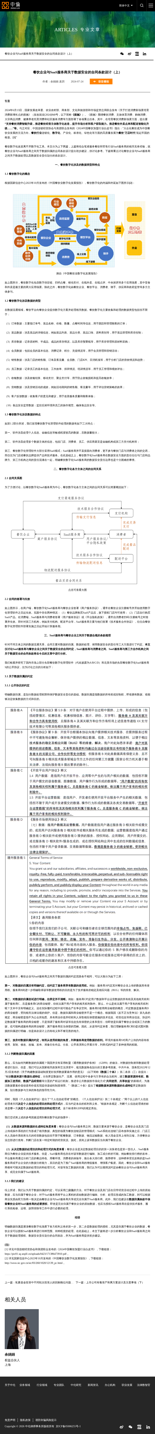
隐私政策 (25, 1420)
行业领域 (42, 1385)
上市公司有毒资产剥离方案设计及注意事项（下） (115, 1282)
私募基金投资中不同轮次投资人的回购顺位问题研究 (45, 1282)
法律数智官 (143, 1385)
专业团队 (59, 1385)
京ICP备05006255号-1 (68, 1426)
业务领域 (24, 1385)
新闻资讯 (93, 1385)
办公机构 (110, 1385)
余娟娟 (10, 1354)
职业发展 (127, 1385)
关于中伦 (10, 1385)
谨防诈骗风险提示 (46, 1420)
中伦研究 (76, 1385)
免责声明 (10, 1420)
